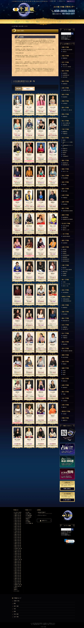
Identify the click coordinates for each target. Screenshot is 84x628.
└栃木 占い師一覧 (17, 526)
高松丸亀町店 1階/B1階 (67, 350)
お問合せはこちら (62, 1)
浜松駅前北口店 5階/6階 (68, 219)
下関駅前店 (65, 337)
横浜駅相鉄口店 (66, 164)
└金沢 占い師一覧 (17, 539)
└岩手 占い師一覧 (17, 517)
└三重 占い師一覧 (17, 550)
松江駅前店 (65, 314)
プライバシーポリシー (42, 515)
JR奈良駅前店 (65, 292)
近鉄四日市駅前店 (66, 236)
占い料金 (27, 512)
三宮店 (64, 281)
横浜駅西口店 (65, 162)
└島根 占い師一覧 (17, 562)
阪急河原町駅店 (66, 261)
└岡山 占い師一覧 (17, 564)
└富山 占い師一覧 (17, 537)
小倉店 (64, 372)
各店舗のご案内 (53, 1)
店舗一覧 (27, 518)
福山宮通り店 (65, 329)
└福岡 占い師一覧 (17, 575)
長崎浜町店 (65, 387)
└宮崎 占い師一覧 (17, 583)
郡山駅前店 (65, 96)
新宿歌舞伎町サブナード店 (68, 146)
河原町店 (64, 253)
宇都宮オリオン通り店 (67, 110)
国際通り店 (65, 420)
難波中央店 (65, 271)
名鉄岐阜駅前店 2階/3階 (68, 210)
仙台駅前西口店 (66, 75)
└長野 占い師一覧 (17, 543)
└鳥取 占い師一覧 (17, 561)
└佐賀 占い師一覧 (17, 576)
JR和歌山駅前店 (66, 299)
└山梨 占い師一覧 (17, 542)
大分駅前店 (65, 400)
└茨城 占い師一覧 (17, 524)
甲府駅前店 (65, 197)
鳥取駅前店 (65, 307)
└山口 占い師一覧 (17, 567)
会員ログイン (71, 1)
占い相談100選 (29, 515)
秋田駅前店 (65, 83)
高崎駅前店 (65, 116)
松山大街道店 (65, 357)
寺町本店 (64, 249)
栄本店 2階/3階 (66, 225)
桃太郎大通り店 (66, 320)
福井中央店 (65, 191)
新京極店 (64, 251)
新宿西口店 (65, 148)
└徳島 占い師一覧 (17, 568)
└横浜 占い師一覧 (17, 534)
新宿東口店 (65, 150)
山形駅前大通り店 (66, 90)
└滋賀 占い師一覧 (17, 551)
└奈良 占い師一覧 (17, 557)
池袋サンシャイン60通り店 (68, 143)
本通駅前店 (65, 327)
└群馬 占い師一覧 (17, 528)
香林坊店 (64, 184)
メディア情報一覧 (29, 523)
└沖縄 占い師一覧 (17, 586)
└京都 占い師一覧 (17, 553)
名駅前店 (64, 227)
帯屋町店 (64, 363)
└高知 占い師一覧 (17, 573)
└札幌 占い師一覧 (17, 513)
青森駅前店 (65, 58)
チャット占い (16, 590)
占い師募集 (28, 521)
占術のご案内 (21, 26)
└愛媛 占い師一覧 (17, 572)
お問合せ (27, 520)
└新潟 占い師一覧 (17, 535)
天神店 (64, 370)
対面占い (16, 587)
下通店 (64, 394)
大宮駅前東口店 (66, 125)
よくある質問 (28, 517)
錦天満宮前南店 (66, 255)
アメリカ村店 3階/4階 (67, 269)
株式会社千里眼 (41, 512)
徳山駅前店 (65, 335)
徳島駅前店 (65, 344)
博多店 (64, 374)
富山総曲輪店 (65, 177)
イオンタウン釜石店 (67, 66)
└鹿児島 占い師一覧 (18, 584)
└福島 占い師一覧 (17, 523)
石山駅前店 (65, 242)
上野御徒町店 (65, 156)
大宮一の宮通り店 (66, 123)
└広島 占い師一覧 (17, 565)
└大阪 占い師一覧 (17, 554)
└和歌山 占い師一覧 (18, 559)
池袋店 (64, 140)
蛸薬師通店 (65, 257)
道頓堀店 (64, 275)
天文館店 (64, 413)
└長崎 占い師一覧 (17, 578)
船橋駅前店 (65, 131)
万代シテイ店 (65, 171)
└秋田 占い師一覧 (17, 520)
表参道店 (64, 152)
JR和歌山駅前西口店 (67, 301)
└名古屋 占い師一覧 (18, 548)
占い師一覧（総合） (18, 512)
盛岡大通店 (65, 64)
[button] (69, 541)
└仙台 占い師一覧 (17, 518)
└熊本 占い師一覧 (17, 579)
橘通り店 (64, 407)
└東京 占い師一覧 (17, 532)
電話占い (16, 589)
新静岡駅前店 (65, 217)
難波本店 (64, 267)
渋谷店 (64, 154)
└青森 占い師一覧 (17, 515)
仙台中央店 (65, 77)
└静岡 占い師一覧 (17, 546)
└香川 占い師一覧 (17, 570)
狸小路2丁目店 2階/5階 (67, 49)
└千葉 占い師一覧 (17, 531)
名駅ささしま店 (66, 229)
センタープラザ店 (66, 283)
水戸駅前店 (65, 103)
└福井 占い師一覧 (17, 540)
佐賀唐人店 (65, 380)
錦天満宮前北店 (66, 259)
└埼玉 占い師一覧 (17, 529)
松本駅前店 (65, 204)
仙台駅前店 (65, 73)
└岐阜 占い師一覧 (17, 545)
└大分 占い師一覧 (17, 581)
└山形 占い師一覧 (17, 521)
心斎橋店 (64, 273)
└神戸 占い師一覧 (17, 556)
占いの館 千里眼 (15, 26)
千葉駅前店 (65, 133)
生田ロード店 (65, 285)
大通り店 (64, 51)
